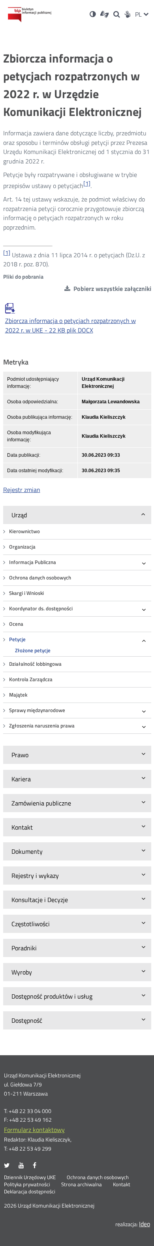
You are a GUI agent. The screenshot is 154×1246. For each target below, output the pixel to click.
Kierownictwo (24, 531)
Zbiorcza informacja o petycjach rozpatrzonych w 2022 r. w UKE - (70, 325)
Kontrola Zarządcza (31, 679)
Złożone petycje (33, 650)
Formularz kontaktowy (34, 1129)
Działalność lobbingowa (35, 664)
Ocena (16, 624)
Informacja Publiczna (32, 562)
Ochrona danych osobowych (40, 577)
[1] (86, 183)
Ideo (144, 1224)
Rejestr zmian (21, 489)
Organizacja (22, 547)
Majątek (18, 695)
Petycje (17, 639)
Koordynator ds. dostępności (41, 608)
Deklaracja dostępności (29, 1191)
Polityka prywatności (27, 1184)
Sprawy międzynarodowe (37, 710)
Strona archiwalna (81, 1184)
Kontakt (121, 1184)
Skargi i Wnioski (26, 593)
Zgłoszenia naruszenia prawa (42, 725)
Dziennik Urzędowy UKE (30, 1177)
